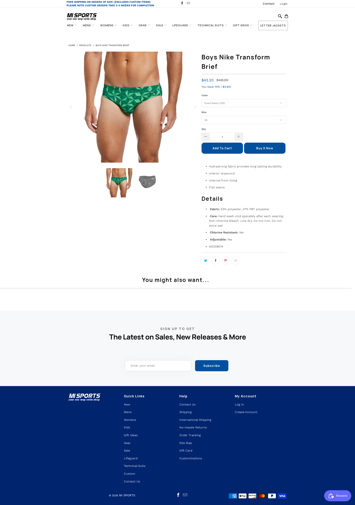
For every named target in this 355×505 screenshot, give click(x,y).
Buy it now (264, 148)
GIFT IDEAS (241, 25)
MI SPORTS (127, 495)
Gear (127, 443)
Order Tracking (190, 435)
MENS (87, 25)
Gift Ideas (131, 435)
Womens (130, 420)
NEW (70, 25)
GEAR (143, 25)
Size (204, 112)
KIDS (126, 25)
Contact (269, 3)
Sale (127, 450)
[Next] (195, 107)
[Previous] (71, 107)
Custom (129, 473)
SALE (160, 25)
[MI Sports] (82, 17)
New (127, 404)
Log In (239, 404)
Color (205, 95)
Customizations (190, 458)
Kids (127, 427)
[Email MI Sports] (188, 3)
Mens (127, 412)
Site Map (185, 443)
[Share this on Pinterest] (226, 260)
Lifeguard (131, 458)
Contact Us (132, 481)
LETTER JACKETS (273, 25)
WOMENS (107, 25)
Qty (204, 129)
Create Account (246, 412)
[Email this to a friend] (235, 260)
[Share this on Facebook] (216, 260)
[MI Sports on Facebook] (182, 3)
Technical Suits (134, 466)
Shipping (185, 412)
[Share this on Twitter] (206, 260)
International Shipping (195, 420)
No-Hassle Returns (193, 427)
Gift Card (185, 450)
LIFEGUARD (181, 25)
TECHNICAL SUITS (210, 25)
